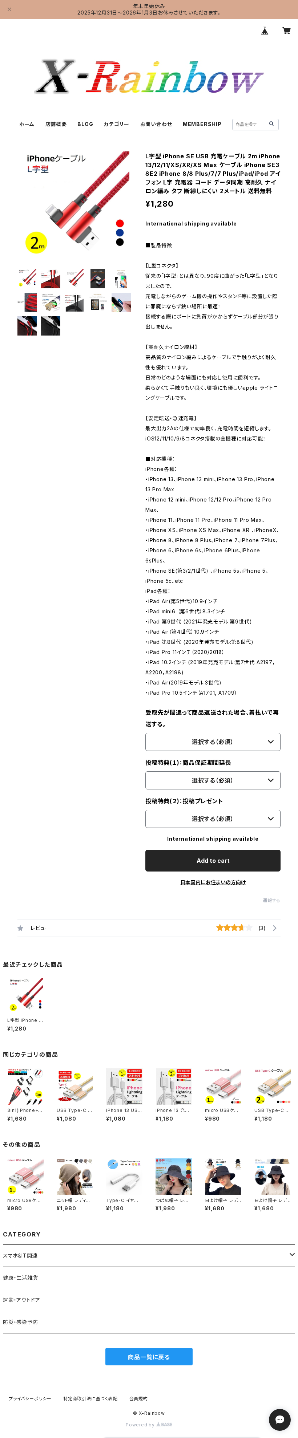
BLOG (85, 124)
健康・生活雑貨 (20, 1278)
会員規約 (138, 1398)
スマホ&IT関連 (20, 1255)
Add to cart (213, 860)
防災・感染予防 (20, 1322)
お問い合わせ (156, 124)
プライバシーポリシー (30, 1398)
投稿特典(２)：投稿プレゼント (184, 801)
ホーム (27, 124)
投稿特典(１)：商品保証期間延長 (188, 762)
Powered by (141, 1424)
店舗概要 (56, 124)
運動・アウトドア (21, 1300)
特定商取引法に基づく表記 (90, 1398)
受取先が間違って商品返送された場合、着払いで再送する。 (212, 718)
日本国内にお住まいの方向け (213, 882)
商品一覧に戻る (149, 1357)
